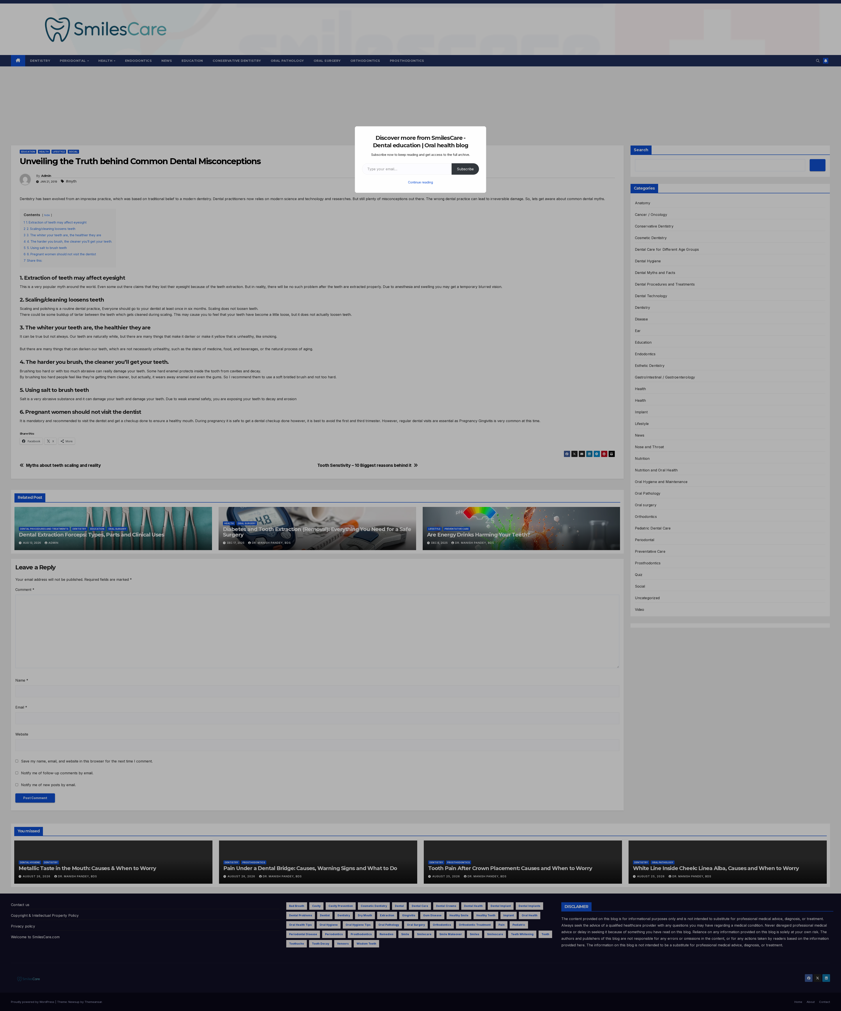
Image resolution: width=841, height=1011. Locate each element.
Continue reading (420, 182)
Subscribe (465, 169)
